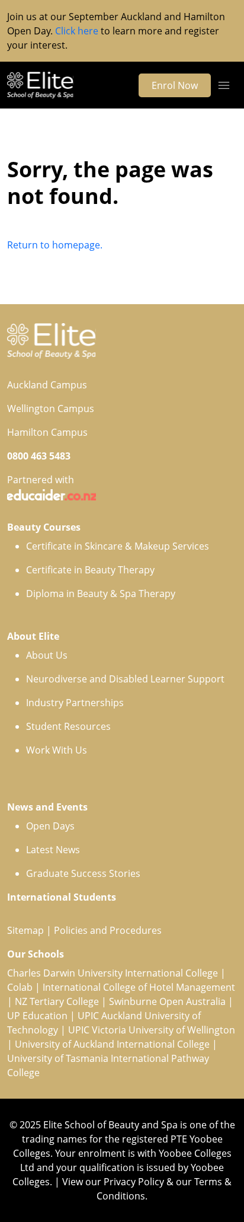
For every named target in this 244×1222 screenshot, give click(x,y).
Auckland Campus (47, 384)
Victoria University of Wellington (163, 1029)
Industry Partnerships (75, 702)
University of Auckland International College (112, 1044)
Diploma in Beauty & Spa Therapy (100, 593)
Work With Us (56, 750)
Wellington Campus (50, 408)
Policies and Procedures (108, 930)
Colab (20, 987)
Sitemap (25, 930)
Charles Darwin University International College (112, 972)
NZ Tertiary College (57, 1001)
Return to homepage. (54, 244)
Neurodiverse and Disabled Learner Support (125, 678)
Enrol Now (175, 85)
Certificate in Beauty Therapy (90, 569)
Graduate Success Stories (83, 873)
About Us (47, 655)
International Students (61, 897)
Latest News (53, 849)
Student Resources (68, 726)
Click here (76, 30)
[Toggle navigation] (224, 85)
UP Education (37, 1015)
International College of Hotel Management (139, 987)
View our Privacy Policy (113, 1181)
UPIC (80, 1029)
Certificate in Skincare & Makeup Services (117, 546)
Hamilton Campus (47, 432)
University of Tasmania (57, 1058)
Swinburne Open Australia (167, 1001)
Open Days (50, 825)
